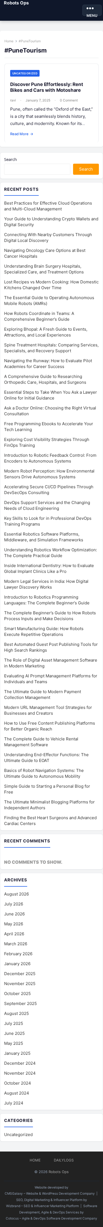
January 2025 (17, 1053)
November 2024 (20, 1073)
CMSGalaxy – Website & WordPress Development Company (50, 1193)
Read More (21, 134)
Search (10, 159)
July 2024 (13, 1103)
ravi (13, 100)
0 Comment (69, 100)
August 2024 (16, 1093)
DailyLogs (64, 1160)
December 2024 (20, 1063)
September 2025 (20, 1003)
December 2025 (19, 973)
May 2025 (13, 1043)
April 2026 (14, 933)
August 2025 (16, 1013)
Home (8, 41)
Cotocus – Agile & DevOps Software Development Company (51, 1218)
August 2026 (16, 894)
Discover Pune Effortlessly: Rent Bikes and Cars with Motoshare (46, 87)
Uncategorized (24, 73)
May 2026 (13, 923)
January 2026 (17, 963)
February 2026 (18, 953)
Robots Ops (16, 3)
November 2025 (19, 983)
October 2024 (17, 1083)
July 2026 (13, 904)
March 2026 (15, 943)
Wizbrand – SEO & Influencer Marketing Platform (42, 1206)
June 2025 (14, 1033)
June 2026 (14, 914)
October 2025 (17, 993)
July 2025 (13, 1023)
